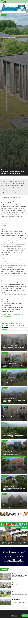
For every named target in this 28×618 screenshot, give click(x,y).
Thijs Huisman (7, 451)
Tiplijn (25, 615)
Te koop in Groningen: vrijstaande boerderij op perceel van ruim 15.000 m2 (19, 598)
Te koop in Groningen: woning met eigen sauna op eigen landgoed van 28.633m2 (19, 590)
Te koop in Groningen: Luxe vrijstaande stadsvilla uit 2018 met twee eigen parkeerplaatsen (13, 454)
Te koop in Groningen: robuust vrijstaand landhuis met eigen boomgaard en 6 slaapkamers (14, 436)
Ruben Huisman (7, 486)
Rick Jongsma (7, 345)
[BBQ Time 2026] (14, 8)
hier (14, 325)
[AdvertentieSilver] (14, 531)
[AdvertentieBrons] (14, 553)
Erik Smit (6, 363)
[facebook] (12, 612)
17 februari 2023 (5, 169)
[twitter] (15, 612)
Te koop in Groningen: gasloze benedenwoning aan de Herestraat (18, 582)
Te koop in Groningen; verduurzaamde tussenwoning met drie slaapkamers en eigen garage (13, 348)
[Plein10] (14, 514)
